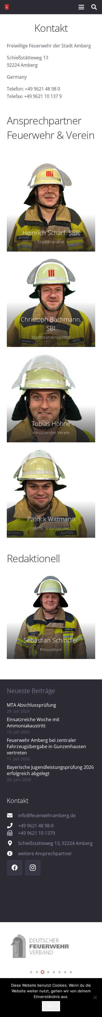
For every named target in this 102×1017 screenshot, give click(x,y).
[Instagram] (33, 868)
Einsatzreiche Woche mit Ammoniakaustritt (33, 722)
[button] (81, 7)
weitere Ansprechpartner (45, 853)
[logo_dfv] (51, 947)
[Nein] (95, 997)
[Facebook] (14, 868)
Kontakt (17, 800)
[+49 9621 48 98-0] (12, 825)
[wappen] (7, 7)
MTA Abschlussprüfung (31, 705)
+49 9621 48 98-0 (36, 826)
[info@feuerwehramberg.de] (12, 815)
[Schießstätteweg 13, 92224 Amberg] (12, 843)
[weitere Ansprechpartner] (12, 853)
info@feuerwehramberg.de (47, 815)
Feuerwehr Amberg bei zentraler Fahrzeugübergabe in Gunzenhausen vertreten (46, 746)
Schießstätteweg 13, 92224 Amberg (55, 843)
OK (51, 1006)
